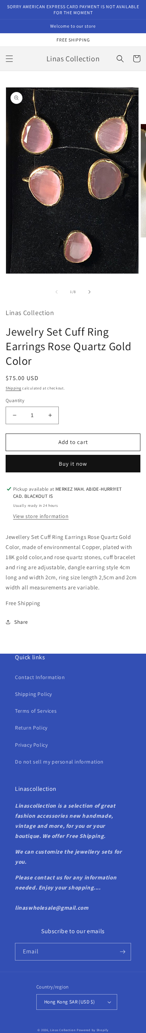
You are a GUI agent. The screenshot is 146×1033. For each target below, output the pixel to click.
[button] (9, 58)
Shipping (13, 388)
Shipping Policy (33, 694)
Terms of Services (36, 710)
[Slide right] (89, 292)
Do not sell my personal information (59, 761)
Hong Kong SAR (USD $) (69, 1002)
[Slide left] (56, 292)
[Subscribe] (122, 951)
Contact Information (40, 677)
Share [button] (21, 622)
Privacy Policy (31, 744)
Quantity (15, 400)
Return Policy (31, 727)
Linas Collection (63, 1030)
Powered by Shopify (93, 1030)
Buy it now (73, 463)
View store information (41, 516)
